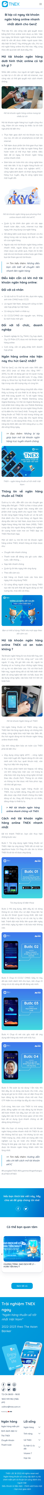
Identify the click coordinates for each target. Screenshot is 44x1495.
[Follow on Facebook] (4, 1384)
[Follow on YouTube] (9, 1384)
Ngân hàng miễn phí (10, 1426)
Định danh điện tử (9, 1431)
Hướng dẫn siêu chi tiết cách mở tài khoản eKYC (23, 1160)
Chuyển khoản (7, 1440)
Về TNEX (27, 1440)
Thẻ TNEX (5, 1435)
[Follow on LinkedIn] (14, 1389)
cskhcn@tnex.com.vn (11, 1407)
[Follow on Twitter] (9, 1389)
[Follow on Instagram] (14, 1384)
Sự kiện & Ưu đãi (29, 1447)
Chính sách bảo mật (33, 1486)
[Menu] (40, 4)
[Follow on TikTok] (4, 1389)
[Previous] (2, 1254)
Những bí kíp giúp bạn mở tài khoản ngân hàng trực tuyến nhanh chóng (23, 437)
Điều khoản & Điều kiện (12, 1486)
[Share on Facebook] (18, 1208)
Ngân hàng (29, 1427)
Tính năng (28, 1433)
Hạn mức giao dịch (22, 1489)
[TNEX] (14, 4)
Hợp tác (27, 1458)
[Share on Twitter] (26, 1208)
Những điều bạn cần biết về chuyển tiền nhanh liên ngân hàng (23, 267)
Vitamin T (28, 1453)
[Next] (42, 1254)
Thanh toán (6, 1445)
